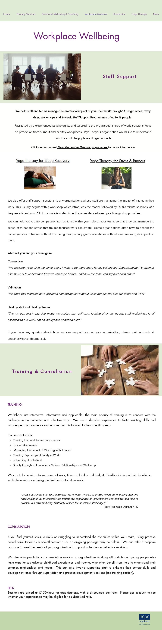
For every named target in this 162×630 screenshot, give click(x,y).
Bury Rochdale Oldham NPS (121, 506)
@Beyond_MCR (65, 494)
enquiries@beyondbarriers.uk (27, 338)
